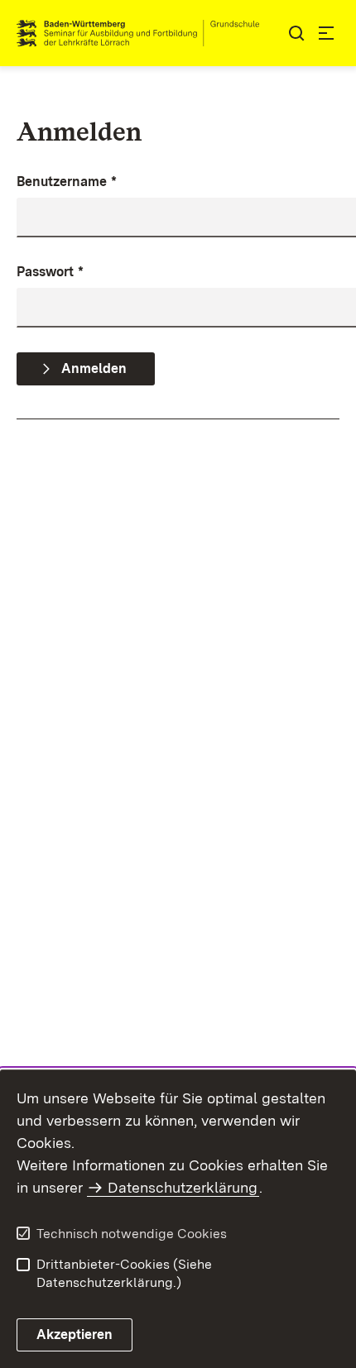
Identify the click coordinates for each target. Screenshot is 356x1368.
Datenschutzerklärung (182, 1187)
